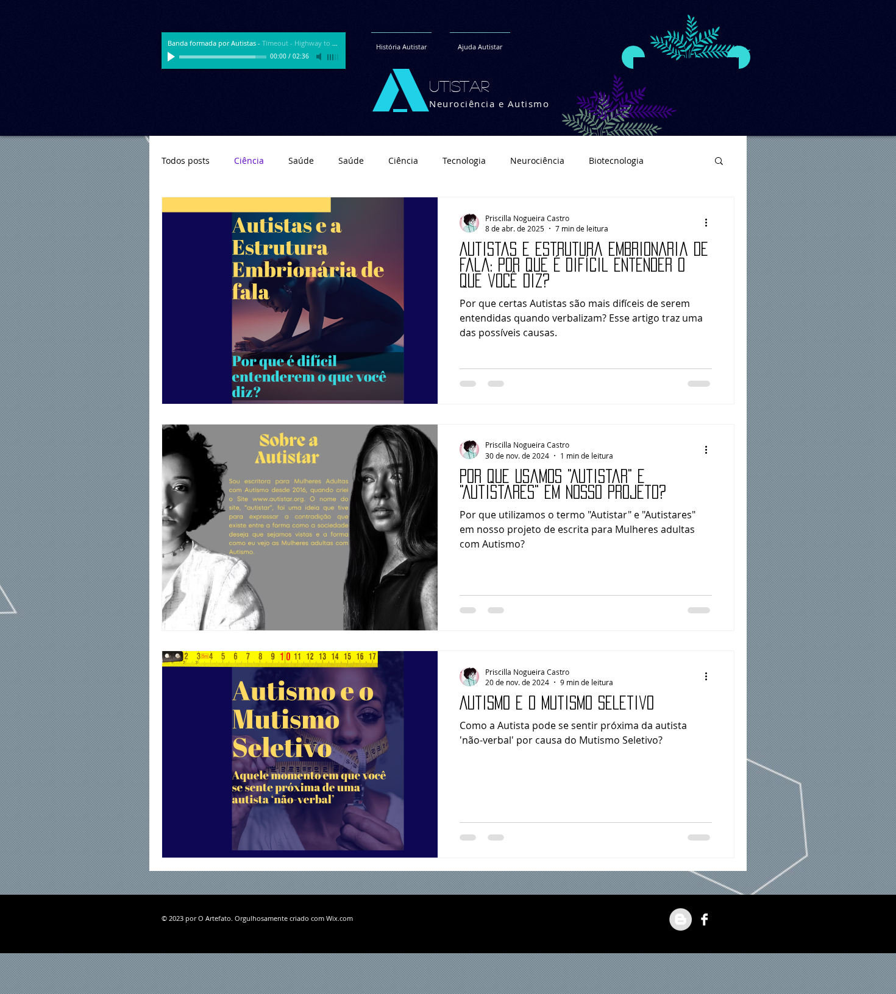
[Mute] (320, 57)
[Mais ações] (710, 223)
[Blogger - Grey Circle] (680, 919)
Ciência (249, 160)
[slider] (333, 57)
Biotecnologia (616, 160)
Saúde (301, 160)
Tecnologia (464, 160)
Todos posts (186, 160)
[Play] (172, 57)
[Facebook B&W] (704, 919)
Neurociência (537, 160)
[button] (719, 161)
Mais (678, 160)
